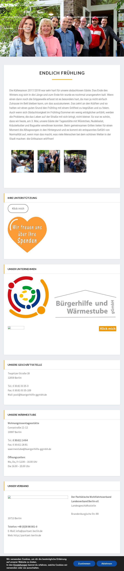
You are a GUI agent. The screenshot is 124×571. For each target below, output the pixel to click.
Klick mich (18, 208)
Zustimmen (84, 563)
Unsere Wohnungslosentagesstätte (88, 17)
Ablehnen (106, 563)
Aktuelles (38, 17)
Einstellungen (20, 565)
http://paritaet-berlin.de (27, 535)
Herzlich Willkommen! (16, 17)
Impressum (24, 28)
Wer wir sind (55, 17)
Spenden (8, 28)
